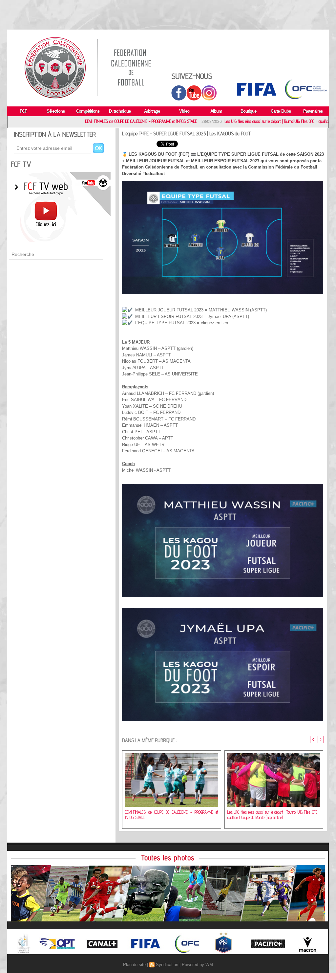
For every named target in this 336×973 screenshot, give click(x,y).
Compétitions (87, 111)
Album (216, 111)
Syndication (167, 964)
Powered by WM (197, 964)
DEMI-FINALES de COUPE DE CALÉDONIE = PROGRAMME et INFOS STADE (101, 121)
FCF (23, 111)
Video (184, 111)
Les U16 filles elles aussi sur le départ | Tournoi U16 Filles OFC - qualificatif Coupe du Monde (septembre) (274, 814)
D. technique (120, 111)
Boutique (248, 111)
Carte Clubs (281, 111)
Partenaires (313, 111)
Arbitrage (152, 111)
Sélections (56, 111)
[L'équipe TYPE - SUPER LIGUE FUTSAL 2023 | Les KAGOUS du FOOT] (222, 183)
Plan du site (134, 964)
